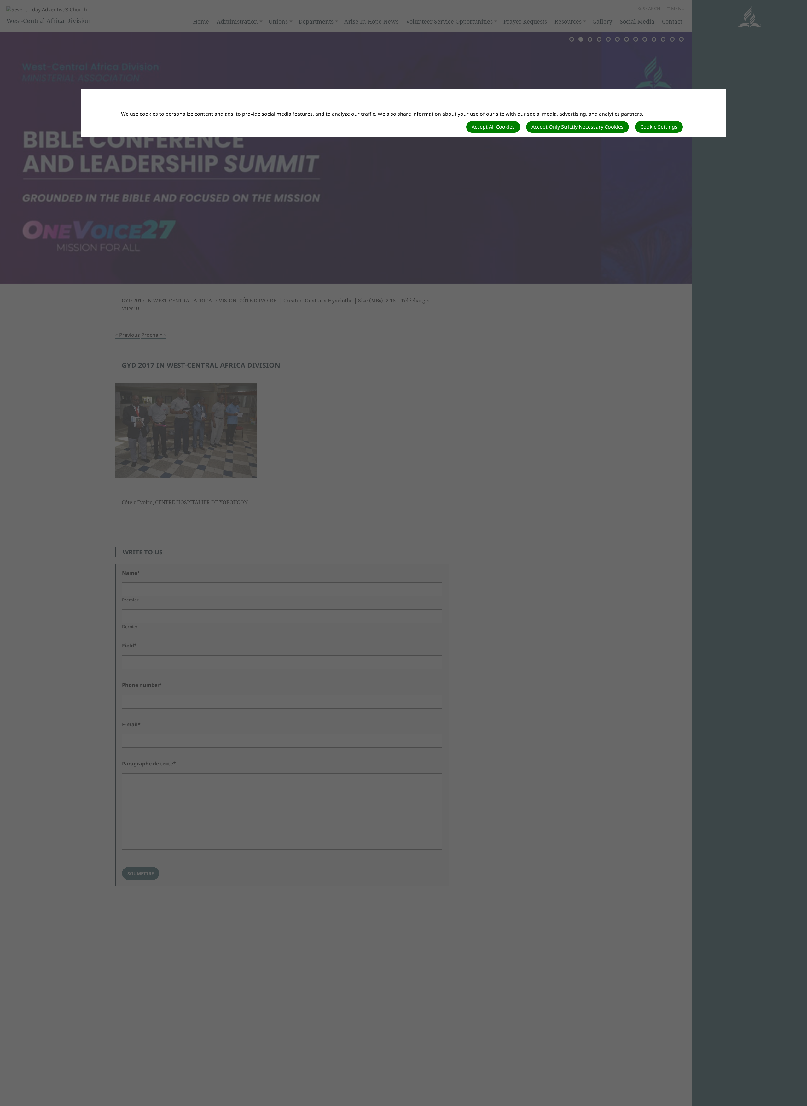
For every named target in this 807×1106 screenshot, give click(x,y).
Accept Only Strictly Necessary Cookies (577, 126)
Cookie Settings (658, 126)
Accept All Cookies (493, 126)
